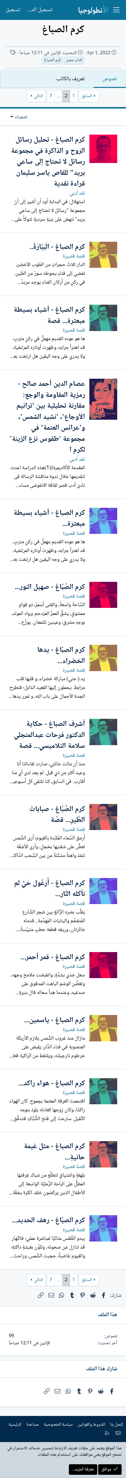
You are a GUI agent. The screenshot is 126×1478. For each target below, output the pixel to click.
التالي (38, 96)
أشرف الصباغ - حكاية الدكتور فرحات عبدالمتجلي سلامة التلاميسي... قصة (49, 735)
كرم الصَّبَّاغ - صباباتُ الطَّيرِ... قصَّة (57, 815)
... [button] (58, 96)
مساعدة (32, 1425)
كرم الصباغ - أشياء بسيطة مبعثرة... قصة (49, 316)
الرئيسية (14, 1425)
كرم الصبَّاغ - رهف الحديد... (48, 1220)
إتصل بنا (116, 1425)
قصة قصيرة (74, 256)
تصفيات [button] (20, 117)
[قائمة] (116, 9)
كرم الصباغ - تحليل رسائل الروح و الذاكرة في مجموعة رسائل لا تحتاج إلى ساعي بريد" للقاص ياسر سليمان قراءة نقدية (48, 162)
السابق (86, 96)
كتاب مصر (74, 60)
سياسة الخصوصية (58, 1425)
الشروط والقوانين (91, 1425)
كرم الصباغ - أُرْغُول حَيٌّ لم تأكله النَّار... (49, 889)
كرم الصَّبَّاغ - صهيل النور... (50, 587)
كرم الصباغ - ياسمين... (54, 1020)
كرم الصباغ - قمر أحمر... (53, 957)
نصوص (109, 79)
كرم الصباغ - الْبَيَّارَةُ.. (57, 247)
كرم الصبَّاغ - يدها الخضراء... (61, 656)
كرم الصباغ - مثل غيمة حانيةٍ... (54, 1152)
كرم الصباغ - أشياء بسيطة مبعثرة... (49, 519)
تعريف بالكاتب (70, 79)
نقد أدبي (77, 193)
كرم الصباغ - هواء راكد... (51, 1083)
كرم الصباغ (52, 60)
